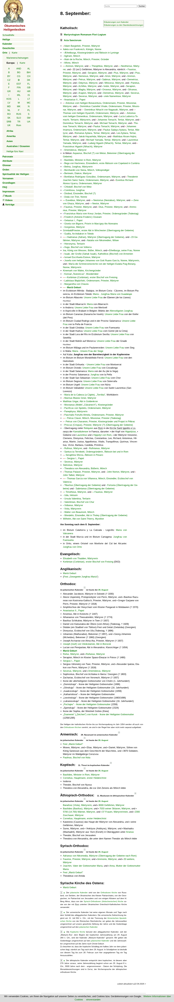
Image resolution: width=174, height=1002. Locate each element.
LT (28, 99)
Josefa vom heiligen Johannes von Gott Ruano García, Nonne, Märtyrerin (101, 260)
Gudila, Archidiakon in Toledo (79, 233)
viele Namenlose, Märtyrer (117, 96)
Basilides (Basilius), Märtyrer (77, 808)
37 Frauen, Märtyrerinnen (115, 812)
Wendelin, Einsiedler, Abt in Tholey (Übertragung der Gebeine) (95, 515)
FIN (19, 87)
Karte (14, 52)
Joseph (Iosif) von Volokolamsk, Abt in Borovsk (87, 644)
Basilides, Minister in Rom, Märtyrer (82, 160)
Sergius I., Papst (75, 458)
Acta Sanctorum (72, 40)
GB (28, 87)
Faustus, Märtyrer (103, 492)
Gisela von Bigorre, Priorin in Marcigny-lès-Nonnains (91, 223)
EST (19, 84)
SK (8, 118)
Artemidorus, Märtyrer (75, 150)
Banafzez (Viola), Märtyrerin (77, 805)
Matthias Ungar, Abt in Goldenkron (80, 401)
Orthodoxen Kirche (109, 892)
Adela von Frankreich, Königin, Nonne (82, 49)
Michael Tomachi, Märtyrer (113, 123)
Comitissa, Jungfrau (74, 190)
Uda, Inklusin (71, 495)
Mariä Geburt (74, 287)
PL (28, 110)
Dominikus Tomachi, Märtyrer (78, 123)
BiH (28, 72)
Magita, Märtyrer (87, 89)
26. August (103, 590)
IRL (19, 95)
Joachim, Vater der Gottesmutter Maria (82, 866)
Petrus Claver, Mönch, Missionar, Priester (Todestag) (94, 418)
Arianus (130, 832)
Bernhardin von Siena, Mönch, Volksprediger (86, 170)
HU (18, 91)
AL (28, 68)
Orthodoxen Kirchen (72, 727)
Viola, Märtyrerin (72, 508)
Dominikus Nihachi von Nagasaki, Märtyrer (106, 109)
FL (28, 84)
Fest (80, 576)
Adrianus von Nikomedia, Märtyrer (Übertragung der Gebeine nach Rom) (100, 855)
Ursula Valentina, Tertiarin (77, 498)
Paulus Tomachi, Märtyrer (106, 126)
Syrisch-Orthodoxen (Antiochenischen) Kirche (103, 901)
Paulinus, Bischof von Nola (76, 757)
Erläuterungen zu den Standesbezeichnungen (123, 25)
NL (8, 110)
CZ (8, 80)
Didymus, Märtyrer (88, 83)
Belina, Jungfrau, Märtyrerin (78, 166)
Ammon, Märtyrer (74, 66)
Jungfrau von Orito (72, 547)
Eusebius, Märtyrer (75, 200)
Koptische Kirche (77, 932)
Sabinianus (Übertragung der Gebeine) (95, 488)
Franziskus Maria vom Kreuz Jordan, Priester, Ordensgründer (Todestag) (101, 213)
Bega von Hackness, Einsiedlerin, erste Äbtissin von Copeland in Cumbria (101, 163)
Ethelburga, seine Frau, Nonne (124, 250)
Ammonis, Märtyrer (107, 859)
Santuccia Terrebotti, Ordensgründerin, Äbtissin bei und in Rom (96, 451)
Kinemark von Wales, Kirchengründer (82, 270)
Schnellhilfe (8, 35)
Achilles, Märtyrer (87, 86)
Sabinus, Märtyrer (111, 79)
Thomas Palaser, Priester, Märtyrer (82, 472)
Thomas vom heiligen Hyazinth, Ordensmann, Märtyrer (91, 113)
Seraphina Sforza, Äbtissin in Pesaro (84, 455)
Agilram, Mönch (72, 56)
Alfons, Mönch (71, 62)
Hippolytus (130, 431)
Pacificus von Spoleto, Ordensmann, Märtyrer (87, 408)
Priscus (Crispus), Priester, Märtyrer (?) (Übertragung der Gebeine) (98, 425)
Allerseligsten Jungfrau (121, 311)
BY (8, 76)
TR (18, 121)
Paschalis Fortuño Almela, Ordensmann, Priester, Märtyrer (94, 415)
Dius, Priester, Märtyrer (110, 207)
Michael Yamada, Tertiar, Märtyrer (103, 140)
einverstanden (93, 999)
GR (9, 91)
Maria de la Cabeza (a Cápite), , (85, 394)
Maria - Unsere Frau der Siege (87, 351)
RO (9, 114)
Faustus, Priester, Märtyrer (78, 207)
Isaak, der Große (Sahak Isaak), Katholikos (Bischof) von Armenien (98, 254)
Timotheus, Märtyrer (76, 492)
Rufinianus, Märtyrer (99, 448)
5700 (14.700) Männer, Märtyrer (79, 812)
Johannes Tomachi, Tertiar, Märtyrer (115, 119)
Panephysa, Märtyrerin (75, 411)
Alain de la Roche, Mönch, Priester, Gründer (86, 59)
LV (9, 102)
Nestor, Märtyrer (100, 203)
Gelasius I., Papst (73, 220)
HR (28, 91)
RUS (18, 114)
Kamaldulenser (80, 431)
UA (28, 121)
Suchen (142, 6)
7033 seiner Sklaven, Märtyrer (115, 808)
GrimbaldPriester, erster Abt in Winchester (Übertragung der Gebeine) (98, 230)
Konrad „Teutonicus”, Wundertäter (81, 274)
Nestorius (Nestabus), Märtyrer (109, 200)
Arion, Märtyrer (112, 76)
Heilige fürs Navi (15, 151)
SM (28, 118)
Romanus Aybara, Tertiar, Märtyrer (92, 133)
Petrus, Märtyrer (87, 79)
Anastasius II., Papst (74, 99)
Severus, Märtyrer (88, 96)
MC (28, 102)
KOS (9, 99)
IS (29, 95)
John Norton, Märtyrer (118, 472)
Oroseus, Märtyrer (111, 89)
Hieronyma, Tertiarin (74, 243)
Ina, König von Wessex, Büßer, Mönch (82, 250)
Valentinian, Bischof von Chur (79, 502)
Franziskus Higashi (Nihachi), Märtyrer (82, 146)
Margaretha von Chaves (76, 284)
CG (18, 76)
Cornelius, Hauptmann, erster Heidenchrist (84, 778)
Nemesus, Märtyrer (88, 76)
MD (9, 106)
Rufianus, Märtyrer (95, 654)
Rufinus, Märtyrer (73, 448)
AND (18, 68)
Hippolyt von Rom (102, 435)
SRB (9, 121)
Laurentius (81, 435)
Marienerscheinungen (17, 58)
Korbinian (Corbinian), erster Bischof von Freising (92, 277)
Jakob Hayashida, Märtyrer (92, 136)
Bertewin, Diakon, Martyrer (78, 173)
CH (28, 76)
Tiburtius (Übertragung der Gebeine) (82, 485)
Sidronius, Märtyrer (73, 465)
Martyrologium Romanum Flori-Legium (85, 34)
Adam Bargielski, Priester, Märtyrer (82, 46)
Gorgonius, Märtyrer (74, 227)
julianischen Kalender (88, 927)
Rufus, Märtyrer (71, 654)
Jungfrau (94, 374)
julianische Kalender (79, 892)
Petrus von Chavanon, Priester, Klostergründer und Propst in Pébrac (100, 421)
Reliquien (88, 428)
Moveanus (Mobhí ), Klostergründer (88, 404)
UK (8, 125)
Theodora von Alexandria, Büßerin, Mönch (85, 468)
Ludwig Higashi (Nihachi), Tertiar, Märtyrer (109, 143)
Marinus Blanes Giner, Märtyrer (80, 398)
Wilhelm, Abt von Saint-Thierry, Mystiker (83, 518)
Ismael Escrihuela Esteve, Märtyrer (82, 257)
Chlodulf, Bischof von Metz (78, 186)
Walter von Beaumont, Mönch (79, 512)
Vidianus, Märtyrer (73, 505)
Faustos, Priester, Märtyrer (76, 859)
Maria (90, 304)
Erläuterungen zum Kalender (116, 22)
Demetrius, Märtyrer (113, 93)
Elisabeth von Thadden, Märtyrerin (80, 558)
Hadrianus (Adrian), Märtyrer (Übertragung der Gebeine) (95, 237)
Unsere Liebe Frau (93, 297)
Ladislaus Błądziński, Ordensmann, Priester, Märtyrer (91, 280)
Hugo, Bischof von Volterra (77, 247)
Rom (18, 125)
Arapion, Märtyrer (87, 93)
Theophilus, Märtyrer (102, 66)
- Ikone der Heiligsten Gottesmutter (87, 704)
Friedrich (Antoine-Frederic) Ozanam (83, 217)
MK (18, 106)
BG (18, 72)
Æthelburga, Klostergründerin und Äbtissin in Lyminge (91, 52)
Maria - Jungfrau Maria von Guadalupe (112, 294)
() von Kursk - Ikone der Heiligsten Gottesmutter (99, 714)
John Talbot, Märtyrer (74, 475)
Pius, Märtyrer (121, 73)
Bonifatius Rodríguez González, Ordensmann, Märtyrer (92, 176)
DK (28, 80)
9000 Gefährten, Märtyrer (111, 805)
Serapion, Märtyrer (97, 73)
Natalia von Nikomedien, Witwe (103, 240)
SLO (18, 118)
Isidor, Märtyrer (111, 86)
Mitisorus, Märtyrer (114, 83)
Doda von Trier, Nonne (75, 197)
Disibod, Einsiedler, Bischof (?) (80, 193)
